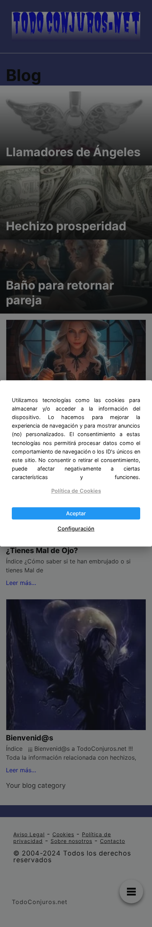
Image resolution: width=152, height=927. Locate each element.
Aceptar (76, 513)
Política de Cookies (76, 491)
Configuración (76, 528)
